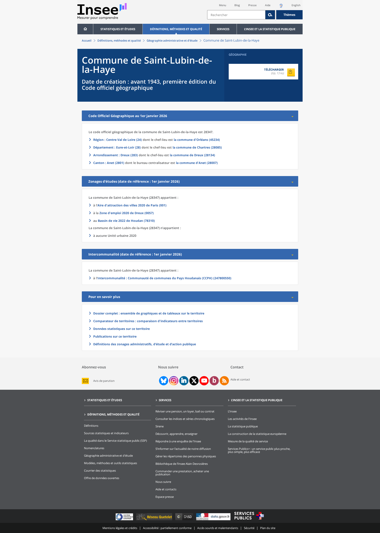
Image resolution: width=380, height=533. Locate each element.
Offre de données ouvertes (101, 478)
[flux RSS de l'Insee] (224, 380)
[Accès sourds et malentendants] (281, 7)
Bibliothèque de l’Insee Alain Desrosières (181, 464)
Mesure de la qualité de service (248, 441)
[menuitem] (85, 29)
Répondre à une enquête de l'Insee (178, 441)
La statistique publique (243, 426)
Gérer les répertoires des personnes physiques (185, 456)
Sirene (159, 426)
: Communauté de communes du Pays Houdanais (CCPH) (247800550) (164, 278)
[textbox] (236, 14)
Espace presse (164, 497)
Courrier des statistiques (100, 470)
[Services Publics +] (249, 520)
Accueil (86, 40)
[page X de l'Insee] (194, 381)
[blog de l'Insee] (214, 380)
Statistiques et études (117, 29)
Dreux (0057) (126, 213)
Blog (237, 5)
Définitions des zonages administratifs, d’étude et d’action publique (144, 344)
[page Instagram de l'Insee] (173, 380)
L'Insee (232, 411)
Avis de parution (104, 380)
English (296, 5)
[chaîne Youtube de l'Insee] (204, 380)
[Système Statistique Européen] (125, 520)
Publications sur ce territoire (115, 336)
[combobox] (255, 14)
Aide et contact (240, 379)
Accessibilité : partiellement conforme (167, 528)
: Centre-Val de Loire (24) (117, 140)
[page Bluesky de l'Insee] (163, 380)
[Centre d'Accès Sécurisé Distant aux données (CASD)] (184, 520)
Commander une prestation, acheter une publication (182, 472)
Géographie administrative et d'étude (108, 456)
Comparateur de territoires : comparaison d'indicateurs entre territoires (148, 321)
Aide (267, 5)
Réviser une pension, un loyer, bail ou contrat (184, 411)
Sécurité (249, 528)
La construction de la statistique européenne (257, 434)
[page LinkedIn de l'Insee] (183, 380)
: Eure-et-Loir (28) (117, 147)
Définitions (91, 426)
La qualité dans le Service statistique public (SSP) (115, 441)
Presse (252, 5)
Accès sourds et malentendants (217, 528)
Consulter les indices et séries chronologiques (185, 419)
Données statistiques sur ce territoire (121, 329)
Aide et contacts (165, 489)
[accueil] (85, 29)
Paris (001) (131, 205)
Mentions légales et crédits (119, 528)
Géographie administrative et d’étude (172, 40)
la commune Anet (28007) (197, 163)
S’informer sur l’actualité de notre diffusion (183, 449)
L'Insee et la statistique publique (269, 29)
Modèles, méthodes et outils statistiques (110, 463)
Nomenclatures (94, 448)
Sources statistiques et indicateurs (106, 433)
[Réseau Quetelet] (154, 520)
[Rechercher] (270, 14)
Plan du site (267, 528)
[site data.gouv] (213, 520)
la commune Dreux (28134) (192, 155)
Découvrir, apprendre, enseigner (176, 434)
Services (223, 29)
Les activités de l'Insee (242, 419)
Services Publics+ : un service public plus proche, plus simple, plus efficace (259, 450)
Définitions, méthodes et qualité (176, 29)
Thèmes (289, 15)
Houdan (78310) (126, 221)
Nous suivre (163, 482)
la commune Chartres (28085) (197, 147)
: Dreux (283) (115, 155)
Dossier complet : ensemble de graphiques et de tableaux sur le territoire (148, 313)
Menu (222, 5)
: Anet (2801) (108, 163)
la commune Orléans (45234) (197, 140)
